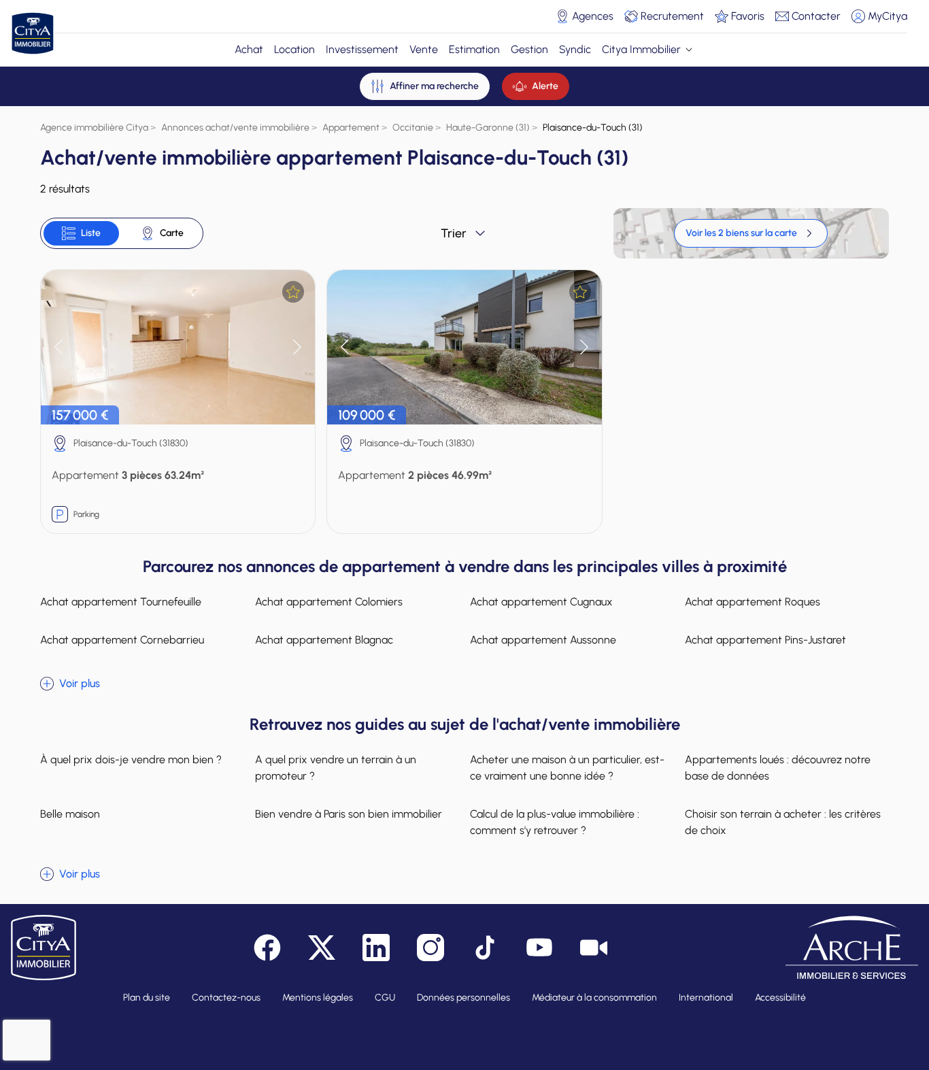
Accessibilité (780, 997)
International (706, 997)
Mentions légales (317, 997)
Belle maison (70, 813)
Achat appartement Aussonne (543, 639)
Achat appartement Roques (752, 601)
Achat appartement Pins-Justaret (765, 639)
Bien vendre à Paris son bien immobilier (348, 813)
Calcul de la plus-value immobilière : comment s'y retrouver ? (554, 822)
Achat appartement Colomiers (329, 601)
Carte (172, 233)
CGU (385, 997)
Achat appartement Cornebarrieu (122, 639)
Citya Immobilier (641, 49)
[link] (751, 233)
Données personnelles (463, 997)
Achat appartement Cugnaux (541, 601)
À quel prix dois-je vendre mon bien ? (131, 759)
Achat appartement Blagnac (324, 639)
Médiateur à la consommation (594, 997)
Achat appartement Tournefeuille (120, 601)
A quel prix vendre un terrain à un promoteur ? (335, 767)
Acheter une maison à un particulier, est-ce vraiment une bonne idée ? (567, 767)
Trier (454, 233)
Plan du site (146, 997)
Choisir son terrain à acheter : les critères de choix (783, 822)
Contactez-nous (226, 997)
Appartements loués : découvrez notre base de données (778, 767)
